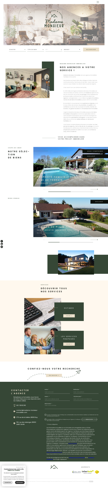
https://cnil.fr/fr (72, 443)
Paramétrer (8, 482)
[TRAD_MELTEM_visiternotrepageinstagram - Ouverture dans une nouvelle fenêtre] (2, 247)
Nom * (47, 389)
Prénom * (76, 389)
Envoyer (89, 419)
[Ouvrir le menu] (98, 2)
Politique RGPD (85, 481)
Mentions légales (68, 481)
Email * (47, 396)
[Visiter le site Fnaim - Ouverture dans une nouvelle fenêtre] (97, 472)
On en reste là (19, 467)
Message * (48, 403)
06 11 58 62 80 (21, 405)
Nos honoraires (54, 481)
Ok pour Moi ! (19, 482)
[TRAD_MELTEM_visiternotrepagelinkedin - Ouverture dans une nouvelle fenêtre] (2, 244)
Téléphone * (77, 396)
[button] (97, 189)
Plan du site (61, 481)
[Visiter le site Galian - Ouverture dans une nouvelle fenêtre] (76, 472)
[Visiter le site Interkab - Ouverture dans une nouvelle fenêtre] (88, 472)
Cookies (91, 481)
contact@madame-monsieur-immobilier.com (27, 411)
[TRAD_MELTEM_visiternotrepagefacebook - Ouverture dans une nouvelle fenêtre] (2, 241)
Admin (74, 481)
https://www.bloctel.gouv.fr (54, 452)
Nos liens (79, 481)
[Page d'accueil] (54, 468)
